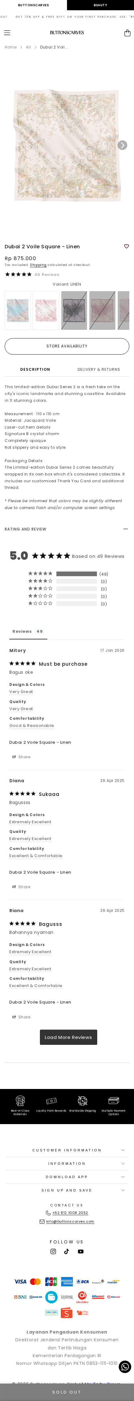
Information (67, 1163)
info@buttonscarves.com (70, 1221)
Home (11, 47)
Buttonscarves (33, 5)
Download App (67, 1177)
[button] (7, 32)
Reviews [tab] (22, 631)
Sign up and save (67, 1190)
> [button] (68, 1037)
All (28, 47)
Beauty (100, 5)
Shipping (38, 265)
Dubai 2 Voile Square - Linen (40, 742)
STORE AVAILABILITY (67, 346)
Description (35, 369)
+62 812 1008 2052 (70, 1212)
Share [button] (24, 757)
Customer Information (67, 1150)
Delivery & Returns (99, 369)
